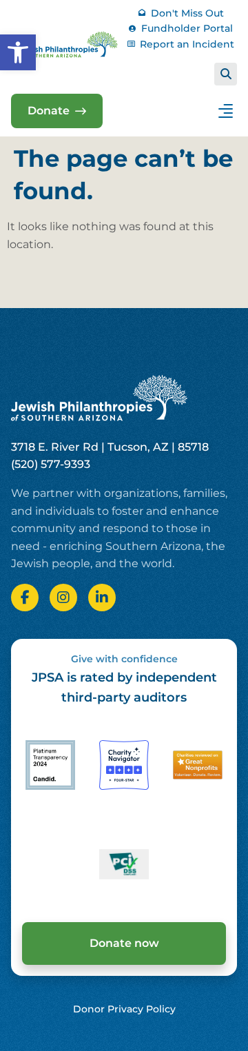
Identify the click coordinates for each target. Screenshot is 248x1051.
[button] (18, 52)
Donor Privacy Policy (124, 1009)
